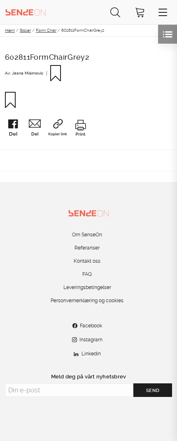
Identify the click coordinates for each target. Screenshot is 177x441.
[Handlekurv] (140, 12)
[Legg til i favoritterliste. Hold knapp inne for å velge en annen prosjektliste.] (58, 73)
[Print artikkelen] (80, 128)
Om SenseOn (87, 235)
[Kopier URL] (60, 128)
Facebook (91, 326)
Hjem (10, 30)
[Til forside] (25, 12)
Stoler (25, 30)
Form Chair (46, 30)
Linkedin (91, 354)
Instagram (90, 340)
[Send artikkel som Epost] (38, 128)
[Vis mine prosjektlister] (167, 34)
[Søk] (115, 12)
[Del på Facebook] (16, 128)
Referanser (87, 248)
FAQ (87, 274)
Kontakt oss (87, 261)
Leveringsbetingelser (87, 287)
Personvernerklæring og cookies (87, 300)
